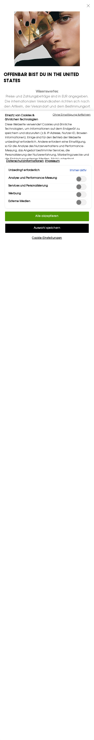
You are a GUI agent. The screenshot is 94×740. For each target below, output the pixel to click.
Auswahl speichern (47, 228)
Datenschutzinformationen (25, 161)
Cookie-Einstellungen (47, 238)
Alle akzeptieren (46, 216)
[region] (47, 425)
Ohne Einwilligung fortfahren (72, 115)
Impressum (52, 161)
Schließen (88, 6)
